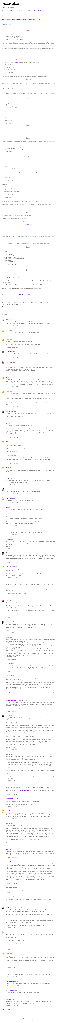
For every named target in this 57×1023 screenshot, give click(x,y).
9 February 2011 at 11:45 (12, 903)
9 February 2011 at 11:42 (12, 892)
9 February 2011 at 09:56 (12, 845)
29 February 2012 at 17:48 (12, 1005)
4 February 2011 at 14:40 (12, 780)
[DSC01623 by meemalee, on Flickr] (31, 157)
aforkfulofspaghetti (10, 566)
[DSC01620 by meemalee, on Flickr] (26, 157)
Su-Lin (7, 423)
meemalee (10, 4)
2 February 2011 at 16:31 (12, 596)
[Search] (51, 2)
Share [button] (3, 309)
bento (9, 88)
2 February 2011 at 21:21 (12, 617)
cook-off (27, 302)
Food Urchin (9, 498)
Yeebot (7, 478)
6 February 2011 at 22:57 (12, 806)
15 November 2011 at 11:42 (12, 986)
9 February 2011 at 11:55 (12, 949)
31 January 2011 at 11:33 (12, 419)
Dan (7, 489)
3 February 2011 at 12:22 (12, 671)
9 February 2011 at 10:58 (12, 883)
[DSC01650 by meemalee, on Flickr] (28, 30)
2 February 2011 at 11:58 (12, 562)
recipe (15, 304)
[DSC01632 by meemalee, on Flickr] (28, 270)
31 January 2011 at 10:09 (12, 386)
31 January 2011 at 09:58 (12, 373)
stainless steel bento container (23, 790)
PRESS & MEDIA (37, 11)
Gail (7, 507)
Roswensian (9, 932)
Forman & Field (47, 43)
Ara (7, 785)
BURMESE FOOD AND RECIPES (23, 11)
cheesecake (21, 302)
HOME (3, 11)
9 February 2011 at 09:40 (12, 818)
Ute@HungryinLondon (11, 530)
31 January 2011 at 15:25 (12, 502)
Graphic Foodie (9, 411)
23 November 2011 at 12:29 (12, 995)
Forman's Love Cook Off (36, 228)
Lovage (35, 294)
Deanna (8, 849)
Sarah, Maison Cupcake (12, 798)
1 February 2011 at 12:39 (12, 525)
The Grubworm (9, 455)
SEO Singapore (10, 990)
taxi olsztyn (8, 999)
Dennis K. (8, 319)
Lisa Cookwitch (9, 715)
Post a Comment (6, 1009)
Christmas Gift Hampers (12, 972)
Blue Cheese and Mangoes (12, 907)
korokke (23, 93)
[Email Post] (2, 307)
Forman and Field (35, 302)
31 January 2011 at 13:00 (12, 474)
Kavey (7, 600)
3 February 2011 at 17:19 (12, 711)
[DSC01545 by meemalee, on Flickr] (28, 224)
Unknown (8, 441)
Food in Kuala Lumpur (11, 981)
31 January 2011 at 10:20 (12, 406)
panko (7, 118)
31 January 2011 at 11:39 (12, 437)
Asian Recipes (9, 302)
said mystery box (17, 62)
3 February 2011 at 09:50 (12, 632)
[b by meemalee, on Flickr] (28, 98)
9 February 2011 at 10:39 (12, 857)
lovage (4, 304)
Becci (7, 637)
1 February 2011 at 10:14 (12, 512)
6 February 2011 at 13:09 (12, 794)
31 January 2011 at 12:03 (12, 463)
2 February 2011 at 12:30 (12, 577)
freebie (42, 302)
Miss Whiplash (9, 362)
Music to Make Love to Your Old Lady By (25, 294)
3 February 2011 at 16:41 (12, 696)
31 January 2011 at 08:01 (12, 335)
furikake (7, 121)
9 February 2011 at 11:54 (12, 927)
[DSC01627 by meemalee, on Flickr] (28, 212)
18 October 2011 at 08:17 (12, 976)
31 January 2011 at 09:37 (12, 347)
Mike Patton (9, 304)
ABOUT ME (10, 11)
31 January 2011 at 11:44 (12, 451)
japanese (47, 302)
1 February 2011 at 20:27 (12, 534)
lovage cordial (9, 188)
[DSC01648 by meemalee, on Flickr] (28, 79)
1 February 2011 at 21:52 (12, 548)
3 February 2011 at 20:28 (12, 749)
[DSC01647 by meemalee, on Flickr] (28, 138)
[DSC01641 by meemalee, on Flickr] (28, 125)
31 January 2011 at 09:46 (12, 357)
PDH (7, 330)
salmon (19, 304)
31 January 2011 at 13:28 (12, 493)
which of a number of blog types (12, 59)
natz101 (8, 811)
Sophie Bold (9, 622)
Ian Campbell (9, 861)
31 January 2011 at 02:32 (12, 325)
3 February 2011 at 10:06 (12, 659)
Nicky (7, 377)
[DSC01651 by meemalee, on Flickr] (28, 247)
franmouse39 (9, 351)
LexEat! (8, 539)
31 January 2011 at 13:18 (12, 484)
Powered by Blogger (29, 1019)
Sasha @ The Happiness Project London (16, 700)
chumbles (8, 553)
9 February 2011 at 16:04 (12, 967)
